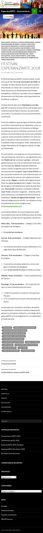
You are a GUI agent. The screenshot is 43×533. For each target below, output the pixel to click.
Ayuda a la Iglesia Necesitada (22, 42)
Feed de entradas (7, 510)
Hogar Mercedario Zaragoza (24, 52)
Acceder (4, 506)
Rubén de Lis (33, 58)
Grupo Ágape (6, 52)
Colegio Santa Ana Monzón (19, 48)
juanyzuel (19, 72)
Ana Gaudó (5, 42)
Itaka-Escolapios (9, 348)
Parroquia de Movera (11, 350)
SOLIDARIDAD (6, 407)
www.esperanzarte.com (11, 206)
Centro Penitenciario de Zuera (14, 333)
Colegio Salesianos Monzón (13, 339)
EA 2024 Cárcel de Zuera (10, 453)
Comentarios (6, 411)
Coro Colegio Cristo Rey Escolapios (18, 49)
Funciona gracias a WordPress (10, 530)
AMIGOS (4, 398)
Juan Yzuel (31, 56)
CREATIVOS (5, 394)
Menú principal (40, 11)
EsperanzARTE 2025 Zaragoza (12, 445)
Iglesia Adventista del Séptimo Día (14, 54)
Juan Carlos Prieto (18, 56)
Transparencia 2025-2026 (10, 436)
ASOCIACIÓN (5, 402)
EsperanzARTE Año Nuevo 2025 (13, 449)
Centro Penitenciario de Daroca (14, 330)
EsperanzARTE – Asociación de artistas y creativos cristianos (16, 11)
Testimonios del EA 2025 (10, 440)
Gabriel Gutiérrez (33, 50)
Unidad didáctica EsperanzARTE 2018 (15, 371)
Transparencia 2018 (8, 362)
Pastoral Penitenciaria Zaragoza (14, 58)
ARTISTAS (4, 389)
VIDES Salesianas (8, 59)
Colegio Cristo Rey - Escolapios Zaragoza (18, 45)
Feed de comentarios (9, 515)
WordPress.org (6, 519)
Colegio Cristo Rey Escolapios (14, 336)
